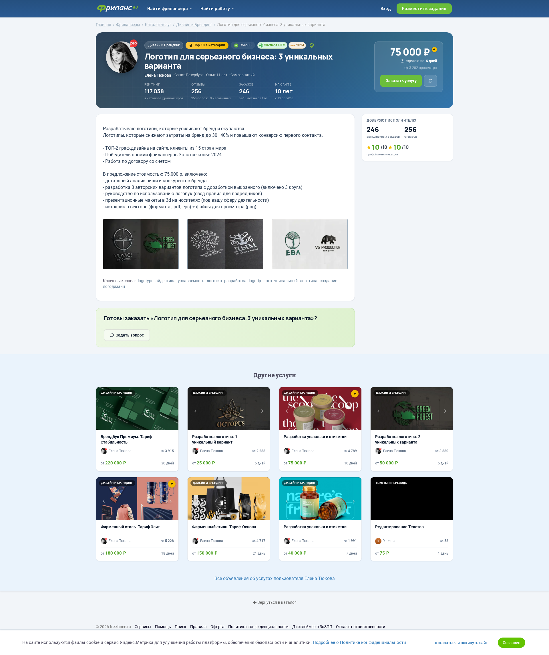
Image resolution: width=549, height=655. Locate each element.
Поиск (180, 626)
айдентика (166, 280)
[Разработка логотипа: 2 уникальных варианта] (412, 429)
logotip (255, 280)
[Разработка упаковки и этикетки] (320, 429)
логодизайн (114, 286)
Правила (198, 626)
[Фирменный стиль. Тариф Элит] (137, 519)
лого (267, 280)
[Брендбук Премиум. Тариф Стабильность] (137, 429)
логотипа (308, 280)
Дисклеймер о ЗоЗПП (312, 626)
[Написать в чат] (430, 81)
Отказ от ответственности (360, 626)
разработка (235, 280)
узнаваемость (191, 280)
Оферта (217, 626)
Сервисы (143, 626)
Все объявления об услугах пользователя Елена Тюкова (274, 578)
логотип (214, 280)
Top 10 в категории (209, 45)
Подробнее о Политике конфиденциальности (359, 642)
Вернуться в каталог (276, 602)
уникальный (286, 280)
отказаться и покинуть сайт (461, 642)
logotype (145, 280)
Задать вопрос (130, 335)
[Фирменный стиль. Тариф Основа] (229, 519)
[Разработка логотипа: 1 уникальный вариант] (229, 429)
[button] (102, 408)
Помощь (163, 626)
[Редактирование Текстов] (412, 519)
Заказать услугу (401, 80)
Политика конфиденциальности (258, 626)
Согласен (511, 642)
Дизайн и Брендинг (164, 45)
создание (328, 280)
